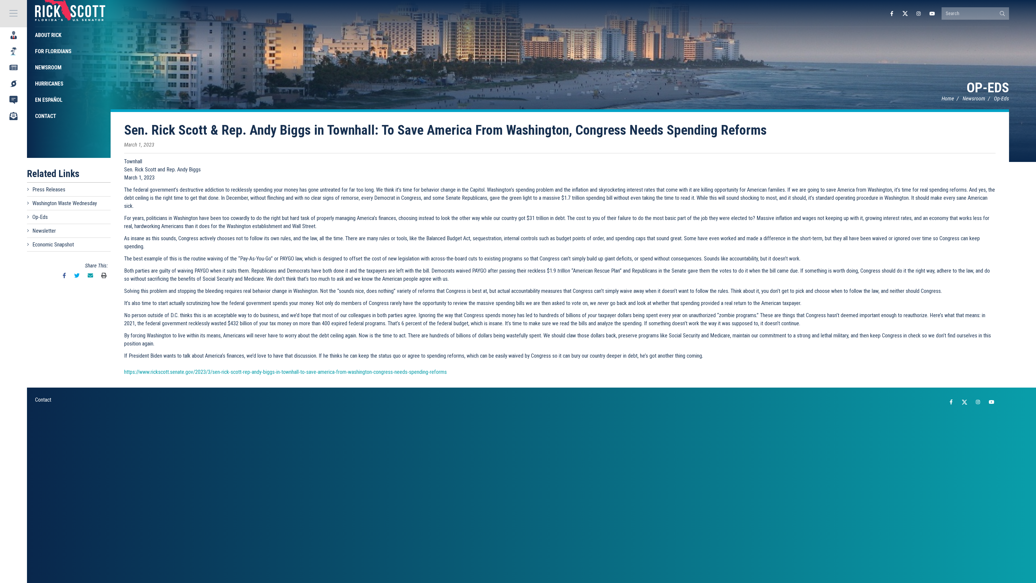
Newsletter (44, 231)
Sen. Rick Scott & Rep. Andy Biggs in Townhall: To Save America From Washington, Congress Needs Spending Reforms (445, 130)
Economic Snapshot (53, 244)
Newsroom (974, 98)
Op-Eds (988, 88)
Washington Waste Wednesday (64, 203)
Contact (43, 399)
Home (948, 98)
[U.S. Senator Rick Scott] (70, 13)
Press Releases (48, 189)
